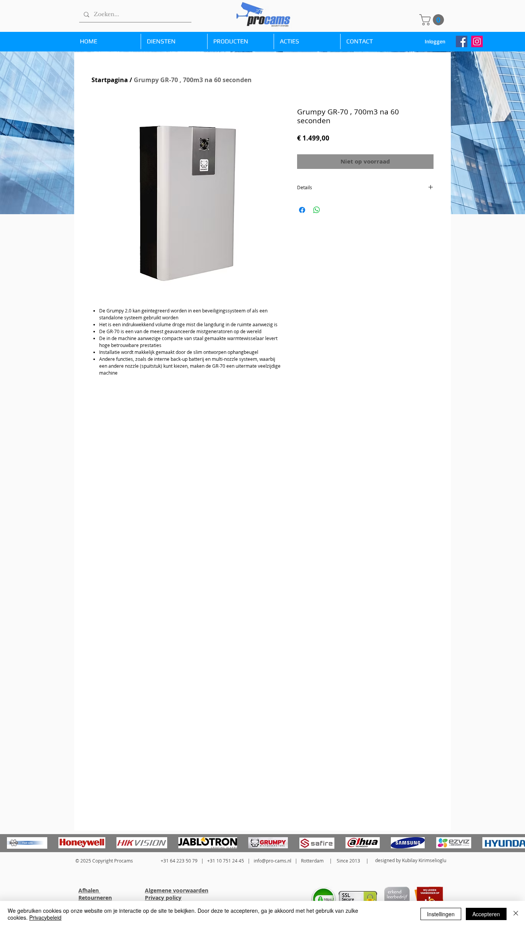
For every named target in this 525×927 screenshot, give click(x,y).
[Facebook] (461, 41)
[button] (433, 19)
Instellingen (441, 914)
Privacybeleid (45, 917)
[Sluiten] (515, 914)
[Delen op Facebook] (302, 210)
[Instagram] (477, 41)
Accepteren (486, 914)
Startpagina (109, 80)
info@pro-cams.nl (272, 861)
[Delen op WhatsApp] (316, 210)
